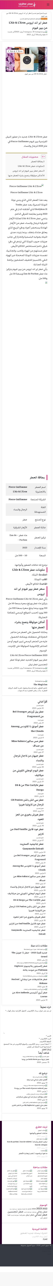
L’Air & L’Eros (17, 655)
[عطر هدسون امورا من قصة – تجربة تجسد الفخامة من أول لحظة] (26, 1194)
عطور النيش (35, 19)
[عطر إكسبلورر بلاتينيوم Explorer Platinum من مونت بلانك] (32, 963)
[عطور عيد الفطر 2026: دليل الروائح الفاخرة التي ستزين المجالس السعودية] (11, 1178)
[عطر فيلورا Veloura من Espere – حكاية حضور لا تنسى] (41, 1186)
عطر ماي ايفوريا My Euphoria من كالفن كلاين (29, 1105)
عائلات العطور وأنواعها (26, 565)
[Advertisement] (26, 105)
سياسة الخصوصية (46, 1251)
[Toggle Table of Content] (42, 157)
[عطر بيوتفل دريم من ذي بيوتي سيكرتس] (36, 1094)
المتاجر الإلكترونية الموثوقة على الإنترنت (27, 646)
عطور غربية (30, 19)
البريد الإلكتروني (45, 1039)
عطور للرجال (41, 794)
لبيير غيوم (18, 641)
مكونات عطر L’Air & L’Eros (30, 166)
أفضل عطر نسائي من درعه (37, 1079)
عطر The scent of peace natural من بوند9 (30, 1088)
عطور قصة (22, 1215)
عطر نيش (33, 664)
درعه (11, 1209)
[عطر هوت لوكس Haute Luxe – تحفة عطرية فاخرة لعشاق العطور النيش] (41, 1178)
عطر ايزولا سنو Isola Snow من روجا (35, 1059)
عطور (41, 13)
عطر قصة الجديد (28, 1212)
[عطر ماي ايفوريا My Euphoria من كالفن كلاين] (35, 1102)
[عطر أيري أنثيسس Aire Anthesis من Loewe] (35, 989)
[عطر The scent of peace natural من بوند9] (35, 1086)
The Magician (28, 32)
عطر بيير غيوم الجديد (36, 660)
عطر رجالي (42, 1212)
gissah (29, 1209)
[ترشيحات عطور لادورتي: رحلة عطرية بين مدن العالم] (26, 1176)
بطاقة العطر (37, 161)
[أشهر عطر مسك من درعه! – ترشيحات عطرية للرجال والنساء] (11, 1186)
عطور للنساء (41, 720)
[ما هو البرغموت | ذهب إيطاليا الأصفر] (44, 1151)
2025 (34, 1208)
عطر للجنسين (15, 1212)
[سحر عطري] (26, 5)
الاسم (48, 1036)
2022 (45, 1208)
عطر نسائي (41, 1215)
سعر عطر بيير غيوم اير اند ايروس (28, 170)
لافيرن (41, 1218)
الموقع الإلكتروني (45, 1041)
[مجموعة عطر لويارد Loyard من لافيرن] (26, 1186)
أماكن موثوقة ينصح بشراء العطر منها (25, 175)
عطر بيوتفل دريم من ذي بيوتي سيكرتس (31, 1096)
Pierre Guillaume (33, 655)
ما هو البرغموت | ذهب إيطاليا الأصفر (33, 1153)
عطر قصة (34, 1212)
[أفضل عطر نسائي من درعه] (40, 1077)
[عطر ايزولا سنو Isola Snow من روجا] (41, 1191)
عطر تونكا (20, 660)
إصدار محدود (21, 1209)
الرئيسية (45, 13)
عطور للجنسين (35, 13)
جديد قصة (14, 1209)
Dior (27, 1209)
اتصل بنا (49, 1254)
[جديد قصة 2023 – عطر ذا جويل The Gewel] (35, 949)
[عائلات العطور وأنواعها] (42, 1130)
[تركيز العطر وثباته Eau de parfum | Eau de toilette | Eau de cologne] (41, 1139)
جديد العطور (44, 19)
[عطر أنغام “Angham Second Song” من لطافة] (11, 1194)
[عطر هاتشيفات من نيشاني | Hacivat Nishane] (35, 976)
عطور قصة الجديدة (14, 1215)
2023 (45, 655)
